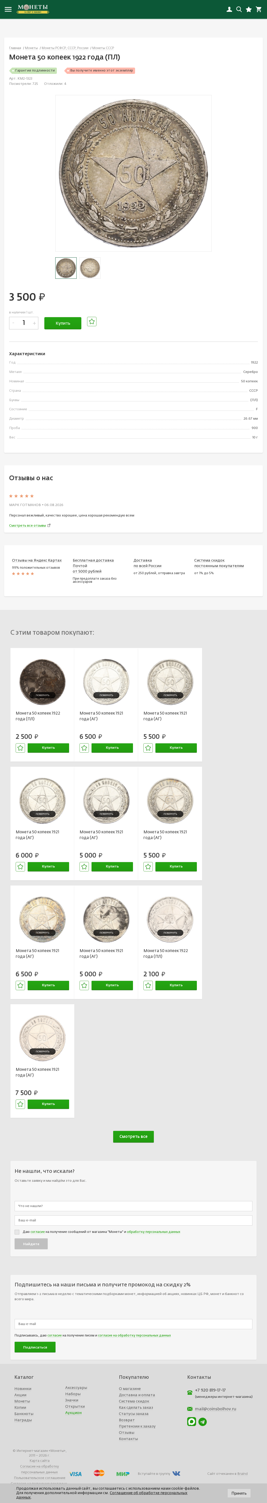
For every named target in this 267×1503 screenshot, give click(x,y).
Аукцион (73, 1413)
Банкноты (23, 1414)
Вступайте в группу (154, 1474)
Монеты (22, 1401)
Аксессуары (76, 1388)
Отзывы (126, 1433)
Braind (242, 1474)
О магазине (130, 1389)
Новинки (22, 1389)
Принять (239, 1493)
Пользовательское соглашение (39, 1478)
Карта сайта (39, 1461)
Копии (20, 1408)
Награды (23, 1420)
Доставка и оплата (137, 1395)
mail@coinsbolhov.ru (215, 1409)
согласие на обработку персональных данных (134, 1335)
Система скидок (134, 1401)
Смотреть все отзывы (27, 525)
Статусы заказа (134, 1414)
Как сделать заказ (136, 1408)
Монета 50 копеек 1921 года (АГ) (101, 716)
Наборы (73, 1394)
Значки (71, 1400)
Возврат (127, 1420)
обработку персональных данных (153, 1232)
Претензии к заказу (137, 1426)
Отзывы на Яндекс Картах (37, 560)
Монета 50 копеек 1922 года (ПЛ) (38, 716)
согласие (38, 1232)
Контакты (128, 1439)
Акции (20, 1395)
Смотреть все (133, 1137)
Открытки (75, 1407)
